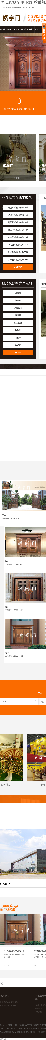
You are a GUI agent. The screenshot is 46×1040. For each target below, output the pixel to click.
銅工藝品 (18, 323)
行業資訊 (38, 1008)
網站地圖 (3, 1039)
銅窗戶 (18, 345)
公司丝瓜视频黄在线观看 (9, 908)
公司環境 (17, 784)
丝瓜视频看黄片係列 (17, 283)
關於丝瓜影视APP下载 (17, 29)
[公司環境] (18, 757)
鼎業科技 (36, 1029)
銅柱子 (18, 338)
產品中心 (30, 29)
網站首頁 (4, 29)
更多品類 (18, 267)
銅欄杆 (18, 293)
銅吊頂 (18, 300)
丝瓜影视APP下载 (15, 7)
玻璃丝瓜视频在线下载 (18, 215)
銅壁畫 (18, 315)
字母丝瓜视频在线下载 (18, 260)
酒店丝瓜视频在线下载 (18, 230)
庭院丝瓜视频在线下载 (18, 207)
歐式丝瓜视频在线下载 (18, 252)
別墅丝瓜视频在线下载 (18, 222)
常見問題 (38, 1012)
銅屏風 (18, 330)
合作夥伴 (5, 883)
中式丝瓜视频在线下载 (18, 245)
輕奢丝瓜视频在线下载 (18, 237)
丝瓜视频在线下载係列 (9, 1002)
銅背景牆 (18, 308)
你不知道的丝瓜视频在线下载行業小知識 (17, 951)
